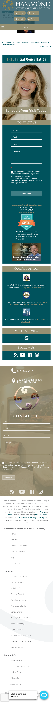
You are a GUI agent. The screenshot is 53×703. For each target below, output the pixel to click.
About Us (14, 539)
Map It (20, 19)
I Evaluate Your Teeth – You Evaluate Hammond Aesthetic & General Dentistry (26, 43)
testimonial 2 (44, 46)
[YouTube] (23, 355)
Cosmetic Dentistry (18, 576)
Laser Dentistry (16, 629)
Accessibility (15, 684)
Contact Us (15, 563)
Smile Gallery (16, 660)
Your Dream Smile (18, 551)
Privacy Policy (16, 678)
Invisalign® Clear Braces (20, 617)
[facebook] (30, 355)
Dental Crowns (16, 612)
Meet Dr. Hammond (18, 545)
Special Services (17, 647)
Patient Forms (16, 672)
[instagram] (37, 355)
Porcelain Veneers (18, 600)
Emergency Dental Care (20, 641)
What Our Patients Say (20, 666)
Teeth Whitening (17, 623)
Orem (9, 514)
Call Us (20, 13)
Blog (12, 557)
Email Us (34, 19)
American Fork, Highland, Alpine (33, 517)
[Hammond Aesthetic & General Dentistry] (26, 5)
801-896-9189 (28, 212)
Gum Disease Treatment (20, 635)
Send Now (26, 193)
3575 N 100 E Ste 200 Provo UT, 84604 (29, 380)
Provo (42, 512)
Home (13, 534)
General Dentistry (18, 594)
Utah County (40, 514)
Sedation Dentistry (18, 588)
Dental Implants (17, 582)
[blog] (15, 355)
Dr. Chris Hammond (22, 231)
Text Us (33, 13)
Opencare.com (31, 239)
